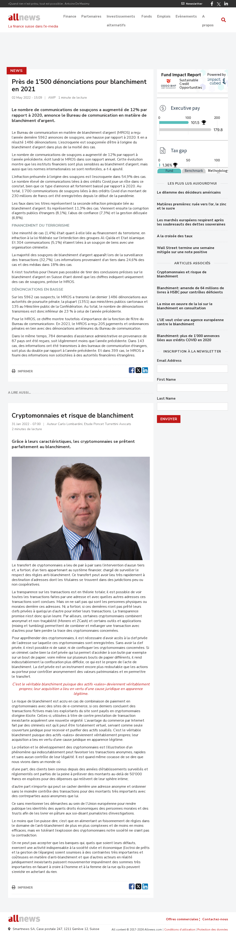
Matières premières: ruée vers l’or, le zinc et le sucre (191, 206)
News (16, 70)
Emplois (164, 16)
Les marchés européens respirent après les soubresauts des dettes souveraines (191, 222)
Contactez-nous (215, 919)
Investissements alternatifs (121, 17)
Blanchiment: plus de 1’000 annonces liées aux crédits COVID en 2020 (188, 338)
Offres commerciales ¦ (183, 919)
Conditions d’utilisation (179, 929)
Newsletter (194, 4)
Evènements (186, 16)
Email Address (169, 361)
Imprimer (25, 371)
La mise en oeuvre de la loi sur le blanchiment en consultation (184, 306)
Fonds (147, 16)
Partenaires (91, 16)
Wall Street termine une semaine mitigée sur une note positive (185, 250)
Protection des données (212, 929)
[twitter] (138, 369)
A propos (208, 17)
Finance (69, 16)
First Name (166, 379)
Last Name (166, 398)
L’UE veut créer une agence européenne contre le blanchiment (190, 322)
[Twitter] (219, 4)
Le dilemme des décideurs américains (189, 192)
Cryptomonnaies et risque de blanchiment (181, 274)
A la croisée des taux (174, 236)
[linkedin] (145, 369)
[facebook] (132, 369)
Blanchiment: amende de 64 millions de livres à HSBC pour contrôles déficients (190, 290)
